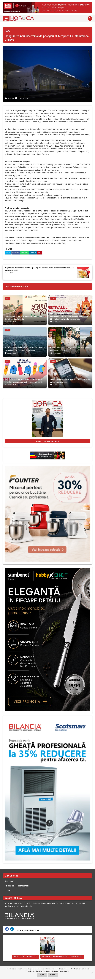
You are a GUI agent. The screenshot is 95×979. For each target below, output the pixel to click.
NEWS (7, 31)
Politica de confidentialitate (17, 886)
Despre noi (9, 881)
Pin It (39, 252)
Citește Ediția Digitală (47, 441)
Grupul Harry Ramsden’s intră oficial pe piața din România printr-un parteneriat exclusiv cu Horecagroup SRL (39, 269)
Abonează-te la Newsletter (25, 957)
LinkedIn (33, 252)
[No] (92, 972)
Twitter (8, 252)
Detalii (53, 975)
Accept (42, 975)
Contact (8, 890)
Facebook (15, 252)
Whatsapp (24, 252)
